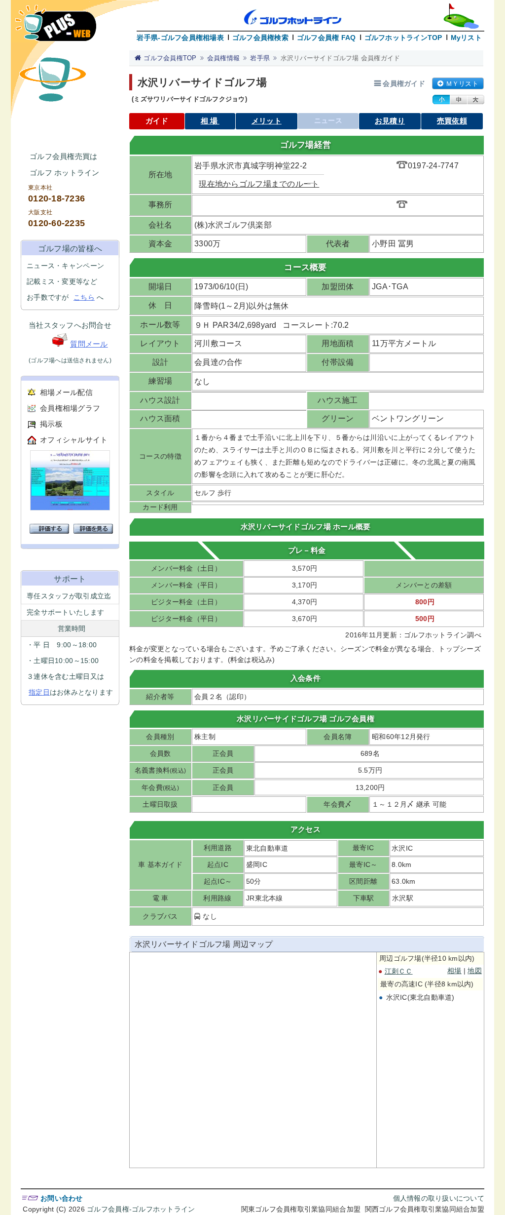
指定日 (39, 692)
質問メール (89, 344)
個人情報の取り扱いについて (438, 1198)
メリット (267, 121)
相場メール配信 (66, 392)
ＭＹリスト (462, 83)
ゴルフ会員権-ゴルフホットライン (141, 1209)
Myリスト (466, 37)
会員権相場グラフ (70, 408)
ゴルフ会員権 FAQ (326, 37)
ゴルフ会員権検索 (260, 37)
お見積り (390, 121)
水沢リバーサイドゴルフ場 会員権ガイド (340, 58)
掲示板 (51, 424)
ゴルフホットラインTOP (403, 37)
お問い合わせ (61, 1198)
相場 (210, 121)
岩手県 (260, 58)
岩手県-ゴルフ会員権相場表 (180, 37)
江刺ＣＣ (399, 971)
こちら (84, 297)
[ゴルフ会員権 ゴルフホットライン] (56, 28)
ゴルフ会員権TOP (170, 58)
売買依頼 (452, 121)
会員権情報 (223, 58)
